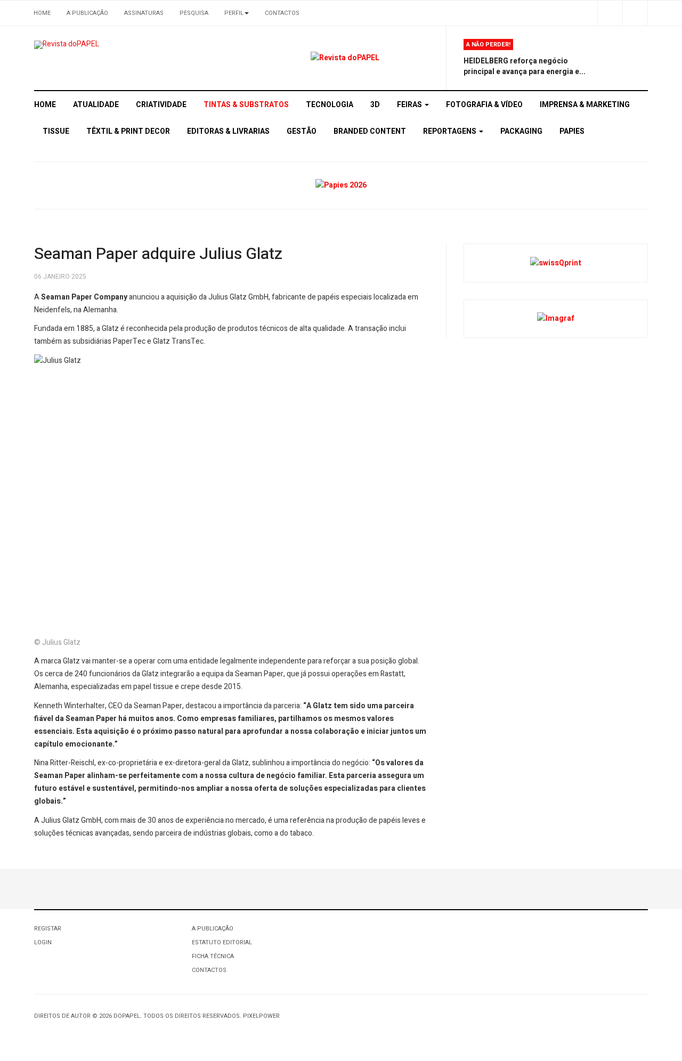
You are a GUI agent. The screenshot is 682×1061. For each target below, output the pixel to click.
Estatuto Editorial (222, 942)
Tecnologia (329, 104)
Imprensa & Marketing (585, 104)
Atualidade (96, 104)
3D (375, 104)
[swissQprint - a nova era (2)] (555, 262)
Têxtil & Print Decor (128, 131)
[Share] (609, 13)
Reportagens (450, 131)
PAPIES (571, 131)
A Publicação (87, 13)
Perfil (233, 13)
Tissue (56, 131)
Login (43, 942)
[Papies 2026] (341, 185)
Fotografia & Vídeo (484, 104)
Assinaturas (144, 13)
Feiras (410, 104)
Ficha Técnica (213, 956)
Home (42, 13)
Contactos (282, 13)
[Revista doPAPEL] (66, 45)
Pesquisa (194, 13)
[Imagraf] (555, 318)
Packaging (521, 131)
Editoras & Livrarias (228, 131)
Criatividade (161, 104)
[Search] (634, 13)
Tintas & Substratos (246, 104)
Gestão (301, 131)
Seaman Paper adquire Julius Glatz (158, 254)
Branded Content (370, 131)
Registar (47, 928)
